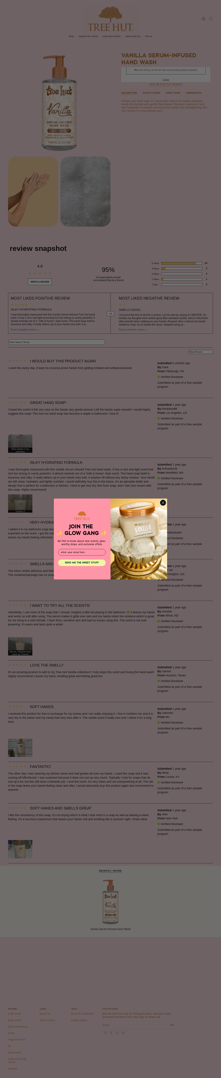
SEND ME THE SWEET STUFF (82, 562)
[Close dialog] (163, 503)
